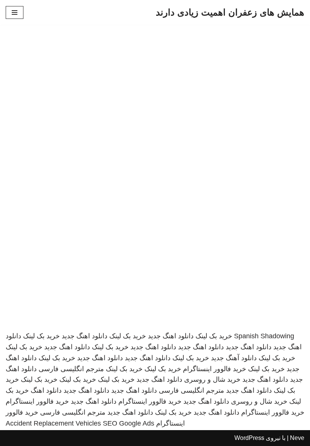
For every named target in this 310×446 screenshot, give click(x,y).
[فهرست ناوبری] (14, 12)
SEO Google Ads (128, 423)
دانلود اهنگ (46, 390)
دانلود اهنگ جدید (171, 336)
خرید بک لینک (213, 336)
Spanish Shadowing (264, 336)
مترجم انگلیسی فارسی (71, 369)
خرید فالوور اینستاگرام (214, 369)
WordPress (249, 438)
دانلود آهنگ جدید (234, 358)
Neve (297, 438)
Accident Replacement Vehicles (53, 423)
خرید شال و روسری (212, 379)
